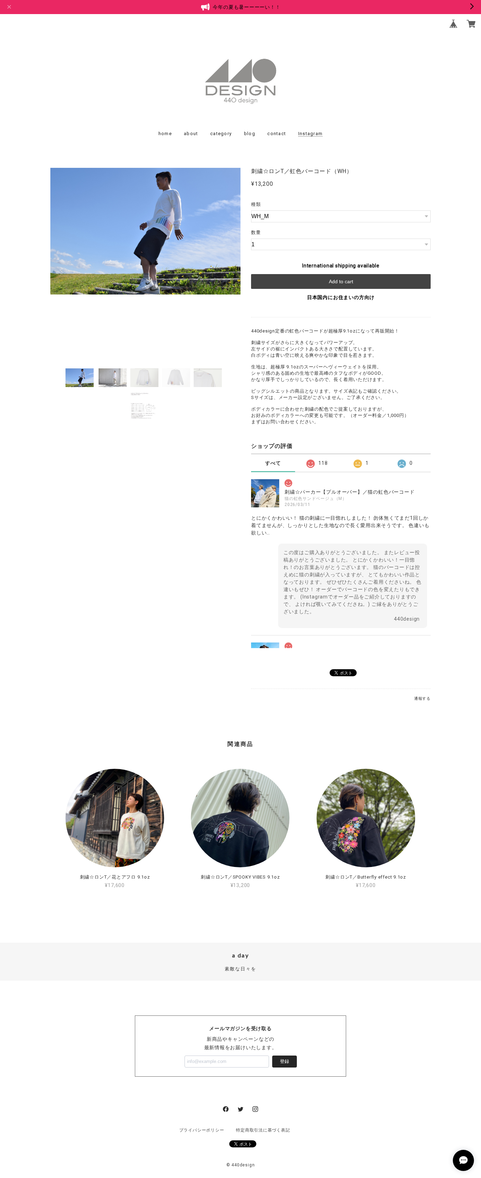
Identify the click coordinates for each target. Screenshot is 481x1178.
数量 (256, 232)
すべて (273, 463)
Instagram (310, 133)
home (165, 133)
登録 (284, 1061)
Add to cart (341, 281)
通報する (422, 698)
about (191, 133)
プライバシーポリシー (201, 1130)
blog (249, 133)
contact (276, 133)
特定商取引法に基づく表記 (263, 1130)
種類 (256, 204)
